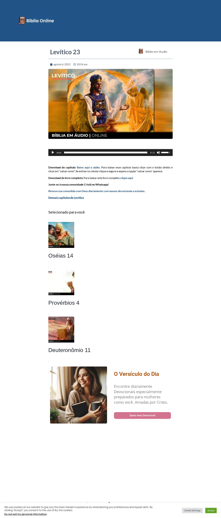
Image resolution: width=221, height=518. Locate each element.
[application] (110, 152)
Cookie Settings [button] (192, 510)
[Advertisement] (110, 463)
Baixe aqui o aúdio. (88, 167)
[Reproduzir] (53, 152)
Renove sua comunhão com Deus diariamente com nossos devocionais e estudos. (96, 191)
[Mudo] (158, 152)
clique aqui (126, 177)
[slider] (105, 152)
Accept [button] (211, 510)
